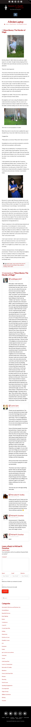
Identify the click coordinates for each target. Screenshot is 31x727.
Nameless (4, 670)
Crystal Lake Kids (6, 628)
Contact (12, 718)
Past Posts (19, 718)
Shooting (4, 679)
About (7, 717)
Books (3, 619)
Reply (5, 283)
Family (3, 649)
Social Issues (5, 682)
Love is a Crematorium (7, 664)
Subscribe (26, 717)
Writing (3, 697)
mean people (16, 263)
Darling (3, 631)
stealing (5, 266)
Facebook (4, 646)
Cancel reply (6, 550)
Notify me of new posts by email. (9, 587)
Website (23, 573)
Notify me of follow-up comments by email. (12, 581)
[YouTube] (15, 1)
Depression (4, 634)
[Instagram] (18, 1)
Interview (4, 655)
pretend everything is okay (13, 265)
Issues (3, 658)
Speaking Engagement (7, 685)
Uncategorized (5, 688)
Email (13, 573)
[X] (12, 1)
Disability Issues (6, 640)
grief (8, 263)
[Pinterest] (21, 1)
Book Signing (5, 616)
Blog (16, 717)
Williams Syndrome (6, 694)
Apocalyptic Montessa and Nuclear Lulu (11, 607)
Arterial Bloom (5, 610)
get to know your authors (8, 652)
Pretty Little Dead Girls (7, 673)
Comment (4, 557)
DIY (3, 643)
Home (3, 717)
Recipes (4, 676)
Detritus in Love (5, 637)
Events (21, 717)
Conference (5, 622)
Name (3, 573)
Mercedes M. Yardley (7, 667)
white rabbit (10, 266)
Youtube (4, 700)
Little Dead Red (5, 661)
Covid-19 (4, 625)
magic (11, 263)
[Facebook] (9, 1)
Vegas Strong (5, 691)
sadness (22, 265)
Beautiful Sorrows (6, 613)
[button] (15, 14)
